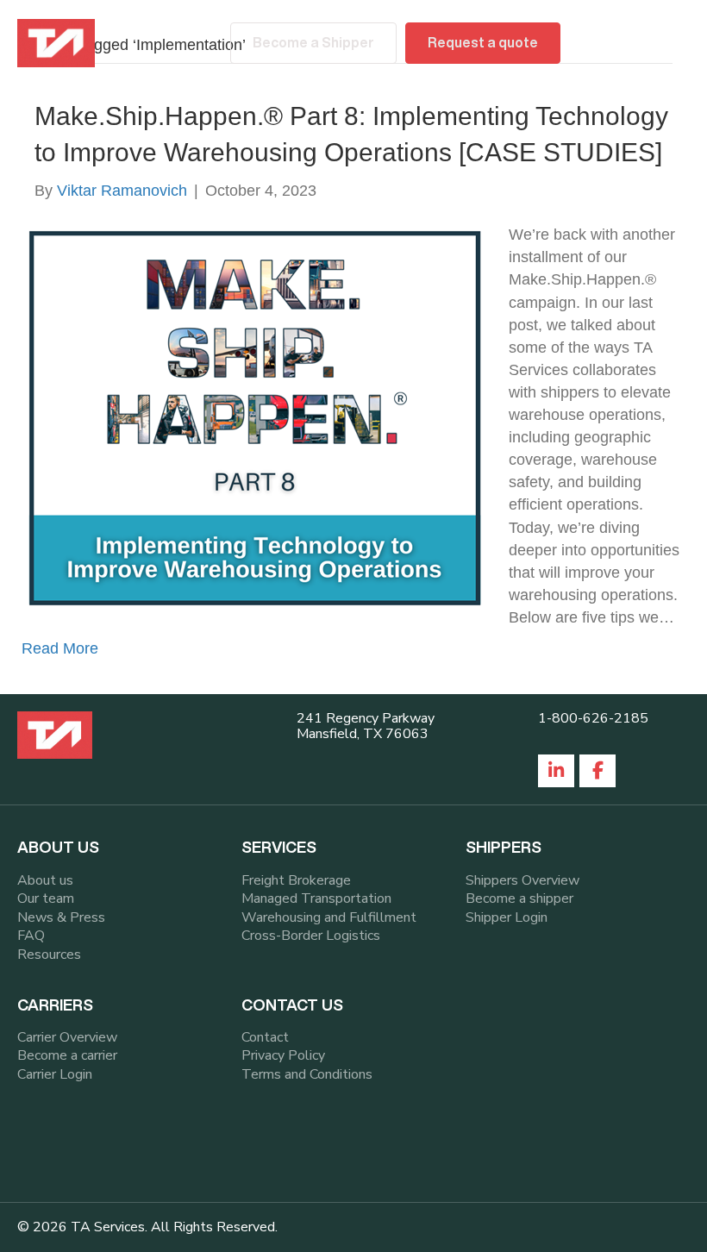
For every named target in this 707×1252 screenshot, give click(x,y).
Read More (60, 648)
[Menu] (670, 43)
